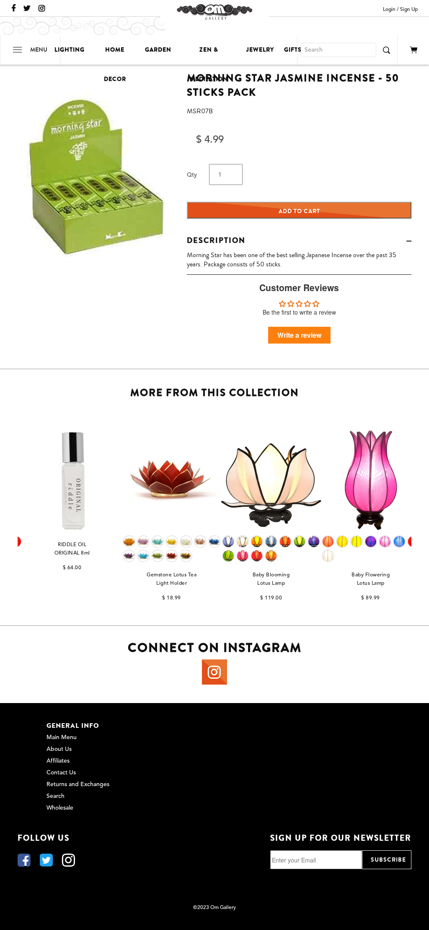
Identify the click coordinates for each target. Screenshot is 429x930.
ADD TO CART (299, 211)
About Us (59, 749)
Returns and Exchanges (78, 784)
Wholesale (60, 808)
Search (56, 796)
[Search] (386, 50)
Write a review (299, 335)
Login (389, 9)
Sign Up (409, 9)
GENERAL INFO (73, 726)
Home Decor (115, 55)
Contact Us (61, 773)
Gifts (293, 49)
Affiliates (58, 761)
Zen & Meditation (209, 55)
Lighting (69, 49)
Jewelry (260, 49)
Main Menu (62, 737)
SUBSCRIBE (388, 859)
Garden (158, 49)
